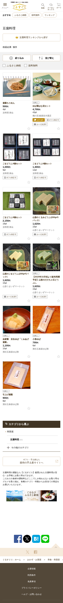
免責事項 (32, 581)
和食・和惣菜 (54, 559)
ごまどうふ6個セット (42, 163)
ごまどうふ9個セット (12, 217)
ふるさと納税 (20, 15)
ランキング (50, 15)
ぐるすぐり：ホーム (12, 559)
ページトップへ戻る (55, 545)
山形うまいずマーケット (44, 230)
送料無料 (35, 15)
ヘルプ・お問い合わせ (32, 594)
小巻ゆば (37, 339)
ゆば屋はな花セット (42, 106)
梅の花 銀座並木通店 (42, 116)
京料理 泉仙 (8, 113)
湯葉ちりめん (9, 103)
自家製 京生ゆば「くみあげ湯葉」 (16, 340)
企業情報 (32, 569)
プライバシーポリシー (32, 588)
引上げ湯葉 (8, 394)
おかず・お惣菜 (34, 559)
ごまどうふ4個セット (12, 163)
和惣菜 (10, 431)
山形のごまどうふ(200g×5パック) (16, 275)
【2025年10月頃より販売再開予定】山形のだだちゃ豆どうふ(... (46, 280)
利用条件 (32, 575)
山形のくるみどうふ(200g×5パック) (45, 219)
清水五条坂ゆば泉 (11, 352)
